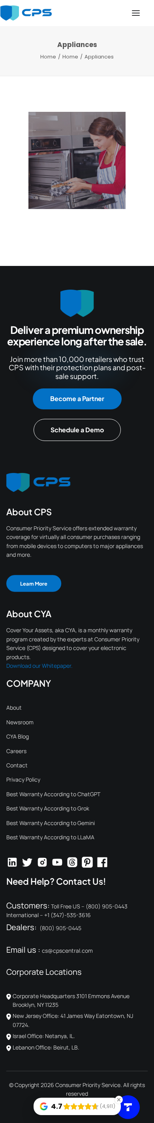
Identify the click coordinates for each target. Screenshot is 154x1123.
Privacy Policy (23, 779)
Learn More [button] (33, 583)
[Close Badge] (119, 1100)
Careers (16, 751)
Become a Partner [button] (77, 398)
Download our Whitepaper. (39, 665)
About (14, 707)
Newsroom (20, 722)
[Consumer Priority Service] (26, 13)
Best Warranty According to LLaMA (50, 837)
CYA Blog (17, 736)
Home (48, 56)
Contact (17, 765)
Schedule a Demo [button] (77, 430)
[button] (136, 13)
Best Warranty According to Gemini (50, 823)
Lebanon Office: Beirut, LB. (46, 1047)
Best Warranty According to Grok (47, 808)
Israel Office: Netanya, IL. (44, 1036)
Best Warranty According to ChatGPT (53, 794)
